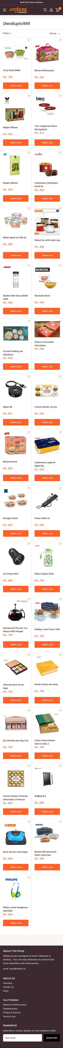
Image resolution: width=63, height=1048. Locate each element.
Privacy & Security (11, 1012)
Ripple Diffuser (10, 127)
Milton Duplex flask (44, 574)
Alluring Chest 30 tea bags (13, 686)
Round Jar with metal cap (47, 240)
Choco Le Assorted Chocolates (44, 344)
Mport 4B (7, 407)
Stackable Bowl (42, 295)
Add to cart (15, 85)
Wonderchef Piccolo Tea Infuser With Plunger (15, 630)
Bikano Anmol (10, 461)
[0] (57, 10)
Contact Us (8, 987)
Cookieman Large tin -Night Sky (46, 464)
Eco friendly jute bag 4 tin (15, 740)
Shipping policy (10, 1008)
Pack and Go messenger (15, 852)
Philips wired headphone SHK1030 (15, 909)
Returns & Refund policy (14, 1004)
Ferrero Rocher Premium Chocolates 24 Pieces (15, 798)
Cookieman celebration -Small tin (47, 185)
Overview (7, 983)
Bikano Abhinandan (44, 70)
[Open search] (45, 10)
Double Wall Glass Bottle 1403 (15, 297)
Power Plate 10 (42, 518)
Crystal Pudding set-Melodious (13, 353)
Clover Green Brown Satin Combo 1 (45, 742)
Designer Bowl (10, 518)
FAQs (5, 991)
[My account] (51, 10)
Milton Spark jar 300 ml (14, 237)
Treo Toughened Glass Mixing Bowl (46, 128)
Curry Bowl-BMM (11, 70)
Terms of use (9, 1016)
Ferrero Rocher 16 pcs (46, 407)
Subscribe (51, 1037)
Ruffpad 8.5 (40, 796)
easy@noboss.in (17, 968)
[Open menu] (4, 10)
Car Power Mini (10, 574)
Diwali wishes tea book (46, 684)
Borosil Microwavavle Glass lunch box (45, 853)
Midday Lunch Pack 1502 (47, 629)
